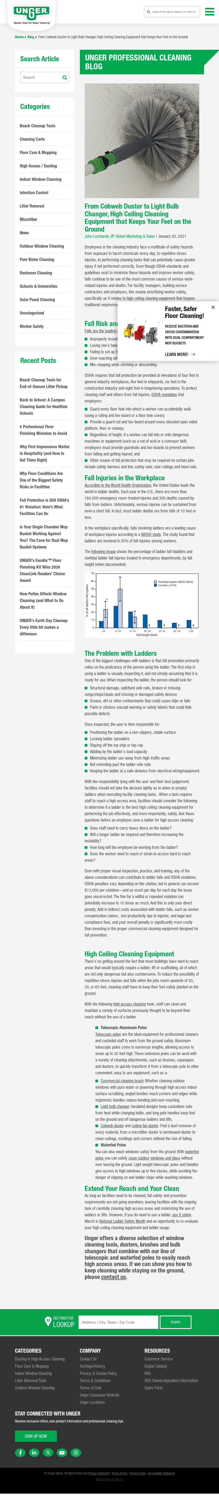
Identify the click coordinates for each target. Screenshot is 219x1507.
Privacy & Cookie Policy (98, 1373)
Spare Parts (153, 1387)
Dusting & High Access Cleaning (40, 1358)
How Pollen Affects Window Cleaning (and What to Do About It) (43, 600)
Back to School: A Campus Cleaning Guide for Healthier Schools (44, 406)
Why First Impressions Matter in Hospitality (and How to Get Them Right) (44, 453)
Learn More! (176, 354)
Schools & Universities (38, 286)
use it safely (181, 1214)
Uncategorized (32, 313)
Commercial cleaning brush (122, 1080)
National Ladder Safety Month (122, 1221)
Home (19, 37)
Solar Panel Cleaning (37, 299)
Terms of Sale (90, 1387)
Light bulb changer (115, 1106)
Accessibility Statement (161, 1473)
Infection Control (34, 192)
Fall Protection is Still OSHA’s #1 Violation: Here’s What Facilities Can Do (44, 507)
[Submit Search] (65, 77)
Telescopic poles (108, 1034)
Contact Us (88, 1358)
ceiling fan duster (145, 1125)
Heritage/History (92, 1366)
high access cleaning (129, 1004)
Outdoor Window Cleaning (42, 246)
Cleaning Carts (32, 139)
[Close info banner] (213, 307)
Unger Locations (92, 1402)
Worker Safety (32, 326)
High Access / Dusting (38, 165)
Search (175, 1322)
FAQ (147, 1373)
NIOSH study (151, 534)
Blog (31, 37)
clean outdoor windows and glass (154, 1158)
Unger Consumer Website (99, 1395)
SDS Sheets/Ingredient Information (171, 1380)
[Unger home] (31, 15)
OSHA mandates (164, 394)
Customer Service (158, 1358)
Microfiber (28, 219)
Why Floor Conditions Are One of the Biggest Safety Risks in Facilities (41, 480)
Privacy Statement (98, 1473)
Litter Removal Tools (30, 1380)
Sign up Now (36, 1436)
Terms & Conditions (95, 1380)
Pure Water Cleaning (37, 259)
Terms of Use (119, 1473)
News (24, 232)
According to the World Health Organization (118, 485)
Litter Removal (32, 206)
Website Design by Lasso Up (109, 1479)
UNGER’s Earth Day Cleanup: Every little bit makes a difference (44, 627)
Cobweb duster (112, 1125)
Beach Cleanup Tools (37, 125)
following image (103, 551)
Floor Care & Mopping (38, 152)
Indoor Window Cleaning (40, 179)
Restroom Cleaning (36, 272)
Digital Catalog (155, 1366)
